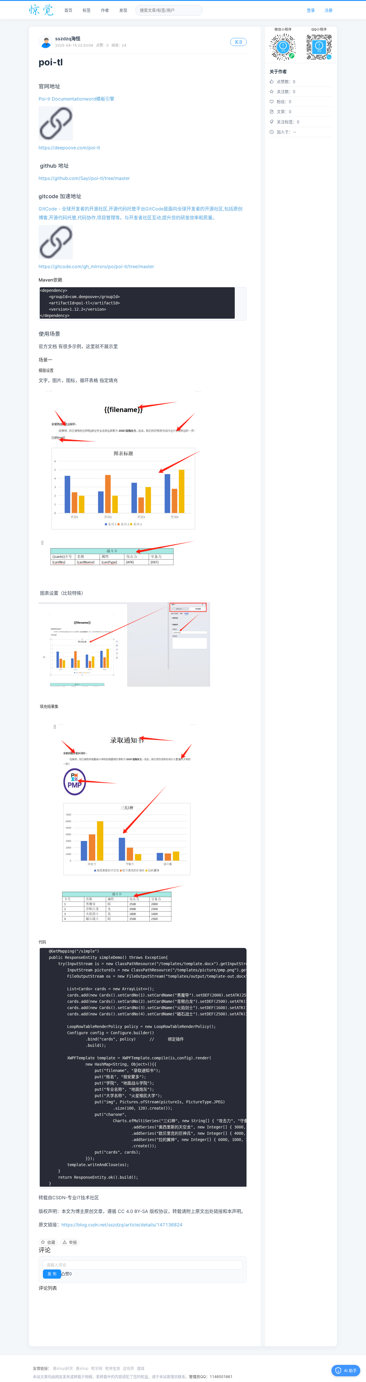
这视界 (128, 1368)
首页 (68, 10)
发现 (123, 10)
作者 (105, 10)
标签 (87, 10)
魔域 (140, 1368)
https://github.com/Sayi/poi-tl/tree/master (84, 178)
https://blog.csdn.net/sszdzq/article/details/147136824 (121, 1225)
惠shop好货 (63, 1368)
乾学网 (96, 1368)
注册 (329, 10)
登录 (311, 10)
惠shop (82, 1368)
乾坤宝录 (112, 1368)
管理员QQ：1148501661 (210, 1376)
